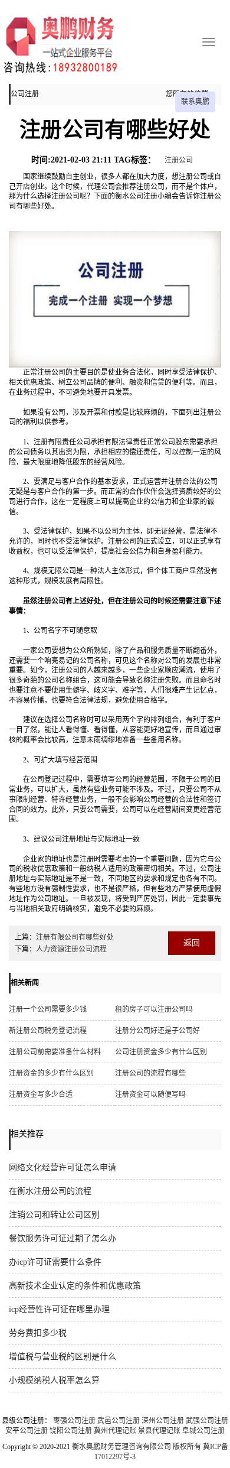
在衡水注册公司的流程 (50, 1191)
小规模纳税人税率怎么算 (54, 1380)
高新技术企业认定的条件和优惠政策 (75, 1285)
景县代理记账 (159, 1431)
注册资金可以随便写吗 (150, 1094)
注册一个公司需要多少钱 (48, 1009)
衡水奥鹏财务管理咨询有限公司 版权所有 (136, 1447)
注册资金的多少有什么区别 (51, 1073)
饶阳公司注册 (71, 1431)
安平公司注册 (26, 1431)
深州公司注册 (163, 1421)
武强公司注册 (207, 1421)
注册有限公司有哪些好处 (75, 937)
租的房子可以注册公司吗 (154, 1009)
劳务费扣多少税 (38, 1333)
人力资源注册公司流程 (71, 949)
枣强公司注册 (74, 1421)
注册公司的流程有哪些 (150, 1073)
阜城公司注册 (203, 1431)
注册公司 (179, 160)
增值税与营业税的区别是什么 (62, 1356)
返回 (191, 942)
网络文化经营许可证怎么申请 (62, 1167)
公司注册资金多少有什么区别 (161, 1052)
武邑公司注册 (118, 1421)
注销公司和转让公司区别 (54, 1214)
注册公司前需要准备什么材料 (55, 1052)
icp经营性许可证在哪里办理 (59, 1309)
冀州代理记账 (115, 1431)
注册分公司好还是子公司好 (157, 1031)
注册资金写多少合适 (41, 1094)
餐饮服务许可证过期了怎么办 (62, 1238)
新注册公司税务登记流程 (48, 1031)
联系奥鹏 (195, 102)
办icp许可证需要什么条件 (55, 1262)
